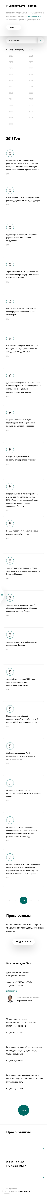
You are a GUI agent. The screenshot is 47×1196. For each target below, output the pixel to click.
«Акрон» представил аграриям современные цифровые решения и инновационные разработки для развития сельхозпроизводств (23, 831)
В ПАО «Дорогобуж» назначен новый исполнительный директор (23, 534)
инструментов (34, 16)
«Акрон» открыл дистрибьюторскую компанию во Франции (23, 645)
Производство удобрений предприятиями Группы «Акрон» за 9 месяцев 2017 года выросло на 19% (23, 720)
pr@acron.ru (11, 991)
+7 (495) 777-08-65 (14, 986)
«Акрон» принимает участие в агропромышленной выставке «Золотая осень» (23, 794)
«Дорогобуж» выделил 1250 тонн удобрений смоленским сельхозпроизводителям (23, 683)
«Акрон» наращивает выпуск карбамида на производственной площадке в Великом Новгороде (23, 423)
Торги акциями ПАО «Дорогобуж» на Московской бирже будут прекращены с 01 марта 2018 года (23, 275)
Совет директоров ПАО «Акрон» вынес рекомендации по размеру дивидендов (23, 201)
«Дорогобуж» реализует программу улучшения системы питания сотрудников (23, 238)
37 (38, 900)
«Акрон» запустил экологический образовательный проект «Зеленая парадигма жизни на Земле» (23, 608)
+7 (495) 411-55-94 (23, 982)
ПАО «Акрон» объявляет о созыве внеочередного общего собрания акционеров (23, 312)
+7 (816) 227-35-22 (14, 1032)
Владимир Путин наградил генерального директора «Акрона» (23, 460)
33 (8, 900)
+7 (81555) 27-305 (14, 1088)
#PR (7, 174)
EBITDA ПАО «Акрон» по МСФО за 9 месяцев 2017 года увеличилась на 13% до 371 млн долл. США (23, 349)
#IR (7, 205)
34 (16, 900)
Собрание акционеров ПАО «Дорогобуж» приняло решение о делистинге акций (23, 757)
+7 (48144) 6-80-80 (14, 1060)
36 (31, 900)
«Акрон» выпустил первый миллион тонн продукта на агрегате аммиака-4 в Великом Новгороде (23, 571)
